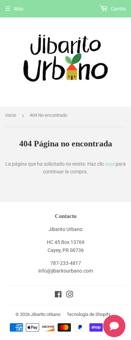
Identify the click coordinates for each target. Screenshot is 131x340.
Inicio (10, 115)
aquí (110, 164)
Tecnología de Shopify (88, 314)
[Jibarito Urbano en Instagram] (69, 295)
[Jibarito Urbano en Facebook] (58, 295)
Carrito (118, 9)
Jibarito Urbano (45, 314)
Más (18, 9)
